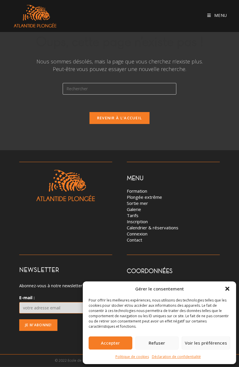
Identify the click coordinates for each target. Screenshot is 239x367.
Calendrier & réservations (152, 228)
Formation (137, 191)
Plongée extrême (144, 197)
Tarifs (132, 215)
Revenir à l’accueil (119, 117)
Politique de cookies (132, 356)
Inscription (137, 221)
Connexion (137, 234)
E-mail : (27, 297)
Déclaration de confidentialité (176, 356)
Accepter (110, 343)
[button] (227, 289)
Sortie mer (137, 203)
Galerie (134, 209)
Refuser (157, 343)
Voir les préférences (206, 343)
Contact (134, 240)
